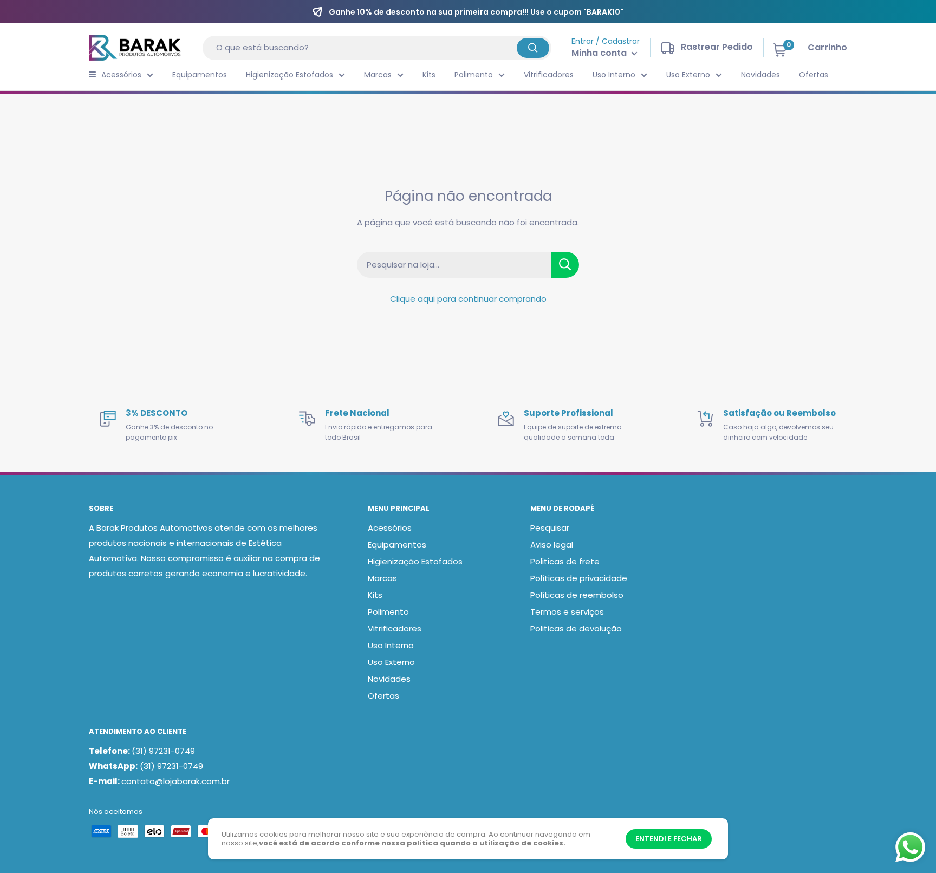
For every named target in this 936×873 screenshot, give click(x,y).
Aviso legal (551, 544)
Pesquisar (549, 527)
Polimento (473, 74)
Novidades (760, 74)
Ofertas (813, 74)
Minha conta (600, 53)
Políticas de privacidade (578, 578)
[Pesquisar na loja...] (565, 265)
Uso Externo (688, 74)
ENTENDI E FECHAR (668, 838)
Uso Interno (614, 74)
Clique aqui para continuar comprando (468, 298)
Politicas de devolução (576, 628)
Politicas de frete (565, 561)
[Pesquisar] (533, 48)
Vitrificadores (549, 74)
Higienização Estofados (289, 74)
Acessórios (121, 74)
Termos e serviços (567, 611)
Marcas (378, 74)
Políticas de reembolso (576, 595)
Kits (428, 74)
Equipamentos (199, 74)
